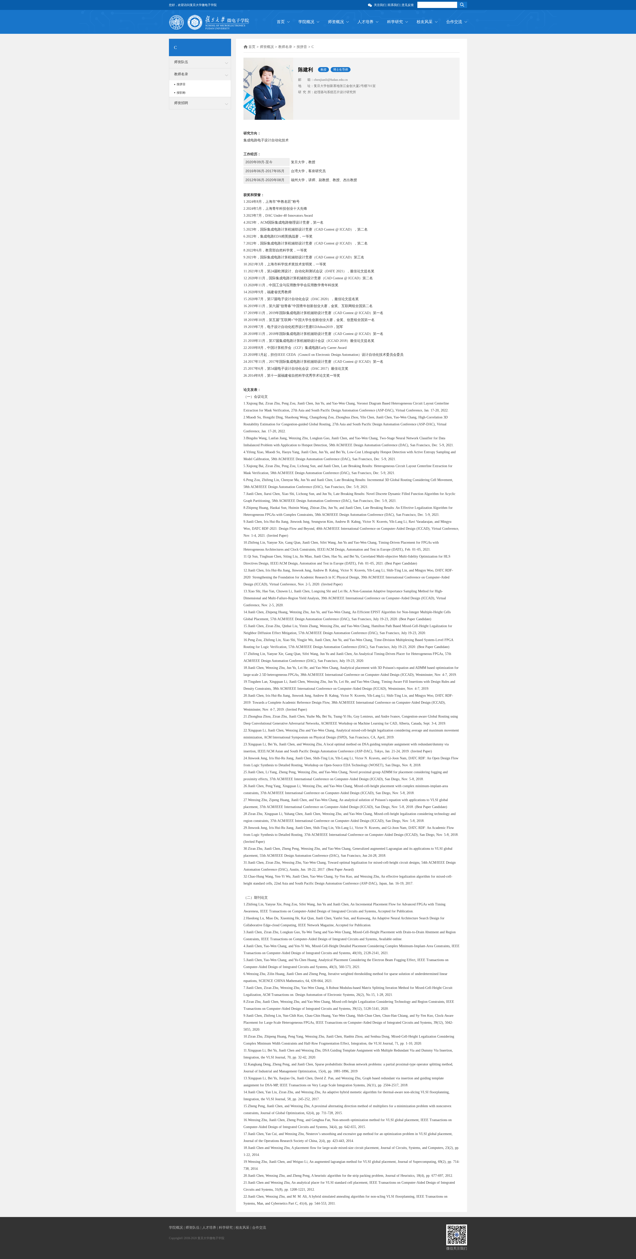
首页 (281, 22)
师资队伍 (181, 62)
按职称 (181, 92)
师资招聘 (181, 103)
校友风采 (425, 22)
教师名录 (181, 74)
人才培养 (365, 22)
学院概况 (306, 22)
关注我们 (380, 5)
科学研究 (395, 22)
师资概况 (336, 22)
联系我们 (394, 5)
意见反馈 (408, 5)
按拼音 (181, 84)
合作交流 (454, 22)
